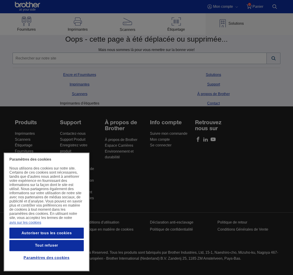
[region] (47, 212)
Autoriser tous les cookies (47, 233)
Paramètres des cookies (47, 258)
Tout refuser (46, 245)
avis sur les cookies (25, 222)
